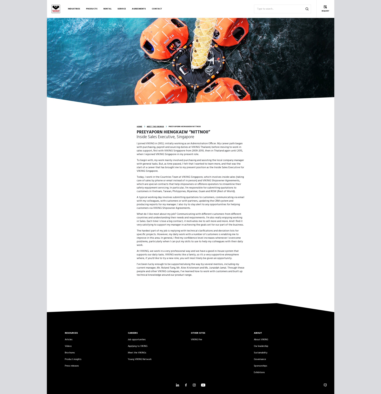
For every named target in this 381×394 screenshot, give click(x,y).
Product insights (73, 359)
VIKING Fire (196, 340)
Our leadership (261, 346)
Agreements (139, 9)
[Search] (307, 8)
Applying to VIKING (137, 346)
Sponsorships (260, 366)
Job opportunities (137, 340)
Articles (68, 340)
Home (139, 126)
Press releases (72, 366)
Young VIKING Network (140, 359)
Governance (260, 359)
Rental (107, 9)
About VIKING (261, 340)
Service (122, 9)
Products (91, 9)
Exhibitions (259, 372)
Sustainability (260, 353)
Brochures (70, 353)
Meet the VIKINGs (155, 126)
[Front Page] (56, 9)
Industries (74, 9)
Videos (68, 346)
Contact (157, 9)
